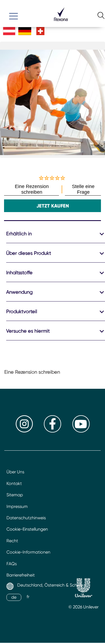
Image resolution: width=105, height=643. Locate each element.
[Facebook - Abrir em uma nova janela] (52, 431)
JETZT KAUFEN (52, 206)
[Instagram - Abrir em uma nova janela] (24, 431)
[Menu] (13, 13)
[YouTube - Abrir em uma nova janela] (81, 431)
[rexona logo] (60, 23)
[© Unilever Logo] (83, 588)
